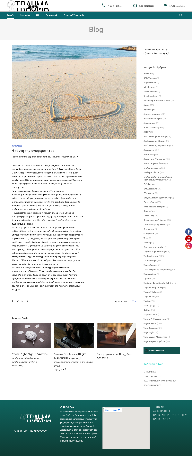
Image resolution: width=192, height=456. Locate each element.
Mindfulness (149, 87)
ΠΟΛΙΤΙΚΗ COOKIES (152, 385)
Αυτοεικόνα (149, 123)
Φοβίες (147, 310)
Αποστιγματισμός (152, 114)
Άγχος (147, 105)
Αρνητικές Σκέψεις (153, 118)
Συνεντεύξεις (150, 274)
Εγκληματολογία (151, 172)
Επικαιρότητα (150, 202)
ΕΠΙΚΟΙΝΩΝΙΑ (150, 372)
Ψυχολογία (149, 332)
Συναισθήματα (150, 265)
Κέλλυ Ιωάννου (123, 301)
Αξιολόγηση (149, 109)
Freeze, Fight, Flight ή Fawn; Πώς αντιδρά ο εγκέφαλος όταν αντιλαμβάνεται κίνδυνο (30, 358)
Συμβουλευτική (151, 256)
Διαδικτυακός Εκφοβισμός (157, 145)
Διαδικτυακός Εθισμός (155, 141)
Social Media (150, 91)
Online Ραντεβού (156, 350)
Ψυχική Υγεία (150, 323)
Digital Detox (150, 82)
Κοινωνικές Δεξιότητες (155, 220)
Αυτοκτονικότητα (152, 127)
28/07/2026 (17, 365)
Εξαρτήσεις (149, 193)
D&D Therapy (150, 78)
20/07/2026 (59, 369)
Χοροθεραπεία (150, 314)
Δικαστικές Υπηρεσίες (154, 159)
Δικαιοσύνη (149, 154)
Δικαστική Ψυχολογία (154, 163)
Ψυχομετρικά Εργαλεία (154, 341)
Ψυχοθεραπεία (150, 328)
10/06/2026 (102, 358)
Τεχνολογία (149, 296)
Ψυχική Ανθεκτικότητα (155, 319)
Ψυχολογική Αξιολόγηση (155, 337)
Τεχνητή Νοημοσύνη (153, 287)
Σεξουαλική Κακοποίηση (155, 251)
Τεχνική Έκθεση (151, 292)
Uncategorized (150, 96)
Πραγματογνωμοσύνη (154, 247)
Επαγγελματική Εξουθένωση (157, 197)
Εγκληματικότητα (152, 168)
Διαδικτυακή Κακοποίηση (156, 136)
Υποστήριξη (149, 305)
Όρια (146, 238)
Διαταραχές (149, 150)
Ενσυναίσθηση (150, 189)
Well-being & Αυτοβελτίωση (157, 100)
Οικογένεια (149, 229)
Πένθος (147, 242)
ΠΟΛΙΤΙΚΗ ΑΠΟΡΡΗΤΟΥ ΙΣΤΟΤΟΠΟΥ (160, 381)
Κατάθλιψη (149, 215)
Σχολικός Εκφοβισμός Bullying (158, 283)
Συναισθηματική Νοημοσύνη (157, 269)
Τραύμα (147, 301)
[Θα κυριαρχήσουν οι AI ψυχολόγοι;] (116, 335)
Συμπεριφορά (150, 260)
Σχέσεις (147, 278)
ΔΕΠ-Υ (147, 132)
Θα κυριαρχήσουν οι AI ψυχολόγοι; (115, 354)
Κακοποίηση (149, 211)
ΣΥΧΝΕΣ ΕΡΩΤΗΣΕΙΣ (152, 376)
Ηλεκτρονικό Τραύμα (154, 206)
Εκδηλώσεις (149, 184)
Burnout (147, 73)
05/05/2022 (17, 146)
